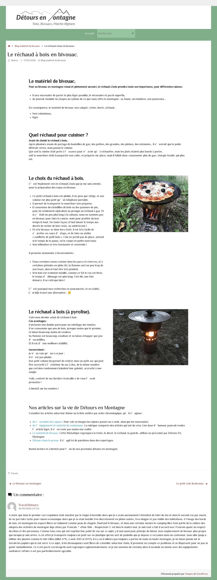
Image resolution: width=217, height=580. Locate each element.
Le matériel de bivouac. (45, 433)
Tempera (189, 574)
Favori (14, 473)
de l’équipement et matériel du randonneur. (58, 425)
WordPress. (202, 574)
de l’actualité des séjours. (47, 421)
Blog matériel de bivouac (27, 46)
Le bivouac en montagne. (27, 483)
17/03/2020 (30, 60)
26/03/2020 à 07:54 (28, 508)
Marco (14, 60)
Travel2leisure (28, 504)
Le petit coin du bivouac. (190, 483)
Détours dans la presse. (45, 440)
